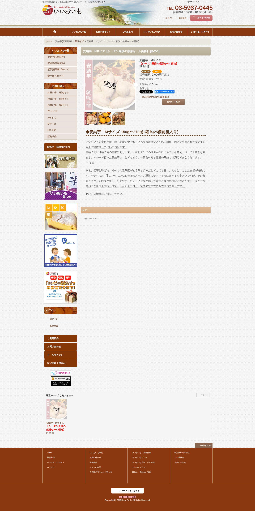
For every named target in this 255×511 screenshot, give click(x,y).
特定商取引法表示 (56, 363)
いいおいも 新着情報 (141, 453)
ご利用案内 (53, 338)
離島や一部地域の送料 (58, 147)
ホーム (50, 453)
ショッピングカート (55, 462)
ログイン (169, 18)
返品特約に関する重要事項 (155, 97)
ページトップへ (205, 445)
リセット (204, 395)
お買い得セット (96, 457)
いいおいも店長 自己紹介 (143, 462)
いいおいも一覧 (96, 453)
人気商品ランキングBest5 (101, 472)
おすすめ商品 (95, 467)
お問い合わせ (54, 346)
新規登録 (182, 18)
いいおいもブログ (139, 457)
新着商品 (93, 462)
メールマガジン (55, 355)
